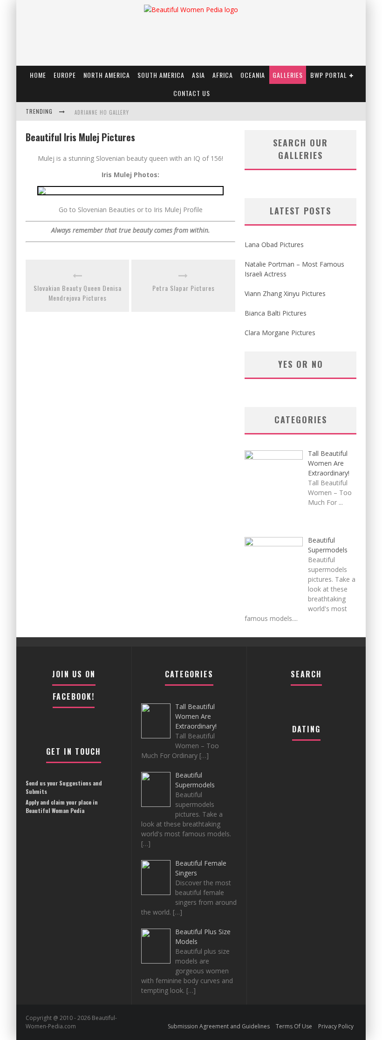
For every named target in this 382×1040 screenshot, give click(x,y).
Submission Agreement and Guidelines (219, 1026)
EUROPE (65, 75)
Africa (222, 75)
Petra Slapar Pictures (183, 288)
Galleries (288, 75)
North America (106, 75)
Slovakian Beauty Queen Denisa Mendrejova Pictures (78, 293)
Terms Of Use (294, 1026)
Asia (198, 75)
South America (160, 75)
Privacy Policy (336, 1026)
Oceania (252, 75)
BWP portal (328, 75)
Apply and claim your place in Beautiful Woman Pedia (62, 806)
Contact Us (191, 93)
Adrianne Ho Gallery (102, 112)
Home (38, 75)
